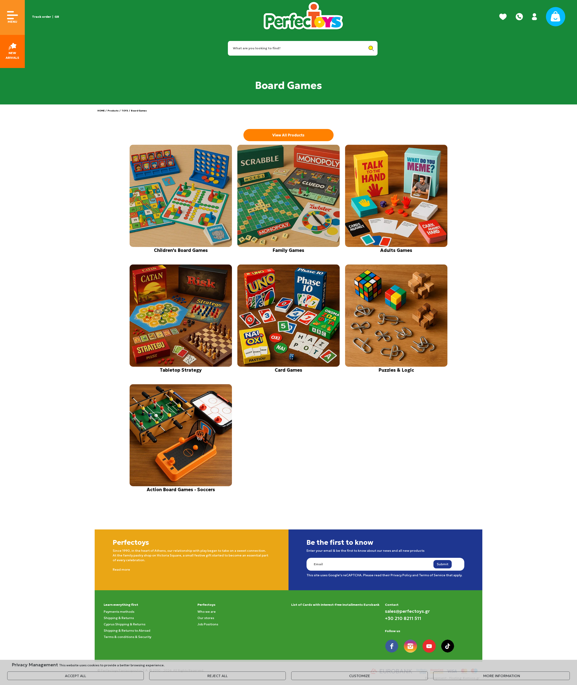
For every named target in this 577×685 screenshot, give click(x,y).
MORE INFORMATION (501, 676)
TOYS (124, 110)
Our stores (205, 618)
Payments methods (119, 612)
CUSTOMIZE (359, 676)
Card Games (288, 370)
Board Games (139, 110)
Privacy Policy (401, 575)
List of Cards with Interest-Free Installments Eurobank (335, 605)
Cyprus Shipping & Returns (124, 624)
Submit (442, 564)
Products (113, 110)
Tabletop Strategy (181, 370)
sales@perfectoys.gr (407, 611)
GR (57, 17)
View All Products (288, 135)
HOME (101, 110)
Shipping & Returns (119, 618)
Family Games (288, 250)
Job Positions (207, 624)
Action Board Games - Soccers (181, 490)
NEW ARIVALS (12, 55)
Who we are (206, 612)
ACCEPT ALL (75, 676)
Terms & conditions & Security (127, 637)
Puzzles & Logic (396, 370)
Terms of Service (432, 575)
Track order (41, 17)
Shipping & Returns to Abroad (127, 630)
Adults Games (396, 250)
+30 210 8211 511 (403, 618)
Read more (121, 569)
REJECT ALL (217, 676)
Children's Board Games (181, 250)
